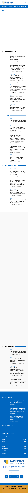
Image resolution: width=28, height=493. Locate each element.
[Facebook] (4, 45)
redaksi (13, 61)
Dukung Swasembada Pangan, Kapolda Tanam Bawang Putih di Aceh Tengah (16, 158)
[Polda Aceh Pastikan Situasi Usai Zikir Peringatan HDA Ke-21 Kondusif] (5, 201)
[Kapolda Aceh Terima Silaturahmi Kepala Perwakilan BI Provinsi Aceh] (5, 97)
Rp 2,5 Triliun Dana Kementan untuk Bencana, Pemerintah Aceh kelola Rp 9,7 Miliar (18, 107)
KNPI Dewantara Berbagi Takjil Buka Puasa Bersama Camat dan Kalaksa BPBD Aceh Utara (18, 410)
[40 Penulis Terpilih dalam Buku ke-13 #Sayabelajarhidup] (5, 403)
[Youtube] (21, 476)
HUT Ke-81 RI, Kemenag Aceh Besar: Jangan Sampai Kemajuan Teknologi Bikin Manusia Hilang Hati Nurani (18, 78)
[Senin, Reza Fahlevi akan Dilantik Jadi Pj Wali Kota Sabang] (5, 418)
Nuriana (13, 101)
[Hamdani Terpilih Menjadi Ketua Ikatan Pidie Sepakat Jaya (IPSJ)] (5, 128)
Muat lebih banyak (13, 208)
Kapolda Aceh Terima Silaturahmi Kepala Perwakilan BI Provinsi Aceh (17, 98)
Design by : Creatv (22, 491)
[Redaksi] (3, 14)
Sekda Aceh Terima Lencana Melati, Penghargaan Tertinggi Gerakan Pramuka (18, 192)
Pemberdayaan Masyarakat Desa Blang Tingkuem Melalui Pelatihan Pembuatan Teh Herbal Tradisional (18, 67)
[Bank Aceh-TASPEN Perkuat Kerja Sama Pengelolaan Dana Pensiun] (5, 57)
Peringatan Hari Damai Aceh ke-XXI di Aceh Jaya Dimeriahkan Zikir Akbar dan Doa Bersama (18, 88)
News (11, 84)
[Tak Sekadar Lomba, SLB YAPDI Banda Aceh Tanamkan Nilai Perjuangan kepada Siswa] (5, 147)
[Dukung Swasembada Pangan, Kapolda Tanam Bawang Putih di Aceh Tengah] (5, 157)
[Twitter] (9, 45)
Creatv (3, 479)
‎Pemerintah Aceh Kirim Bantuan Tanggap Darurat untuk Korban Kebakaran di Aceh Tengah (17, 172)
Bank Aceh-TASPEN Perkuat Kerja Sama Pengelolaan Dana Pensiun (17, 58)
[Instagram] (10, 476)
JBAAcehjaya (14, 92)
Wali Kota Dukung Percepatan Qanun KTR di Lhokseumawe (18, 120)
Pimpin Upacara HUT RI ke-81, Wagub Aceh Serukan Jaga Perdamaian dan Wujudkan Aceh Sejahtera (17, 182)
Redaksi (6, 14)
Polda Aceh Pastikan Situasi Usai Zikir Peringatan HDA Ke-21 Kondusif (18, 201)
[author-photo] (11, 61)
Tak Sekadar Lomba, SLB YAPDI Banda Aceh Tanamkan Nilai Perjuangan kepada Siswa (18, 148)
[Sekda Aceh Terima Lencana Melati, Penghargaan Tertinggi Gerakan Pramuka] (5, 192)
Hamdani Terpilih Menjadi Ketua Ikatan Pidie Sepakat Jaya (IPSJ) (17, 129)
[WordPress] (17, 476)
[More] (23, 45)
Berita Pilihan (12, 54)
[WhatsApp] (18, 45)
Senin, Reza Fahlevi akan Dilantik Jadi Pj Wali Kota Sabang (16, 418)
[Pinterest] (14, 45)
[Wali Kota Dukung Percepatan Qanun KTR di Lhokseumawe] (5, 121)
